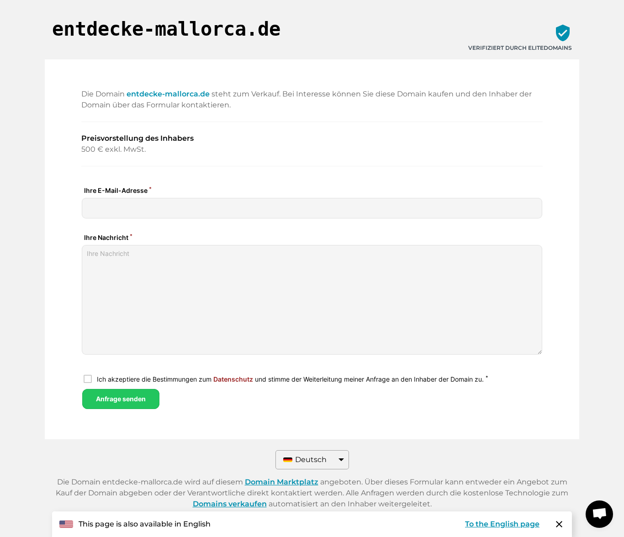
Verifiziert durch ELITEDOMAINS (520, 47)
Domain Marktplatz (281, 482)
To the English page (502, 524)
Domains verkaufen (230, 504)
